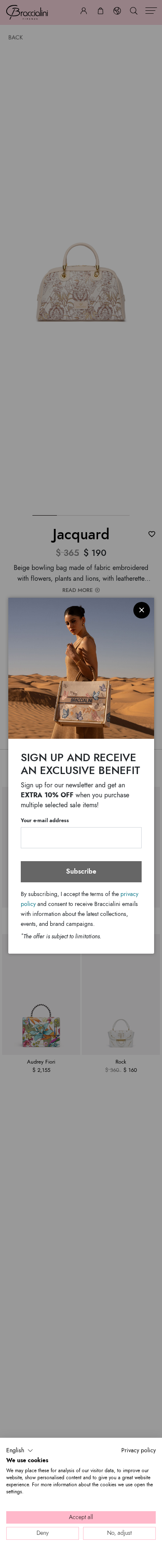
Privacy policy (138, 1450)
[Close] (141, 610)
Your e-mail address (45, 820)
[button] (19, 1451)
